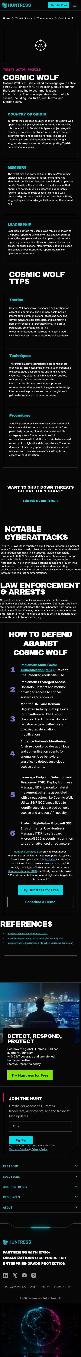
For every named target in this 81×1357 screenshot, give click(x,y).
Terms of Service (19, 1149)
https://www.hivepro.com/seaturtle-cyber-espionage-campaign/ (40, 942)
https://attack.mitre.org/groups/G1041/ (27, 933)
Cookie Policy (40, 1287)
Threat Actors (45, 18)
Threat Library (23, 18)
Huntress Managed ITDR (22, 871)
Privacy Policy (15, 1287)
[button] (58, 5)
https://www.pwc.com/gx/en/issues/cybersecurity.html (35, 938)
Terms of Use (63, 1287)
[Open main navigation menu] (74, 5)
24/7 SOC (50, 859)
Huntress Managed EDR (28, 851)
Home (6, 18)
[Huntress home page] (39, 1242)
